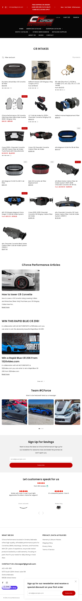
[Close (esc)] (75, 581)
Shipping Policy (47, 543)
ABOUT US (32, 35)
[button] (39, 513)
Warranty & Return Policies (51, 540)
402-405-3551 (7, 568)
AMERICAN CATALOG (33, 29)
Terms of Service (48, 550)
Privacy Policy (47, 546)
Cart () (66, 17)
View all (40, 381)
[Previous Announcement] (27, 7)
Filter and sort (10, 57)
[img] (41, 483)
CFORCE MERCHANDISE (41, 32)
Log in (58, 17)
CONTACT (50, 35)
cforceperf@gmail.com (16, 7)
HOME (21, 29)
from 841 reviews (40, 486)
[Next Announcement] (55, 7)
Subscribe (68, 593)
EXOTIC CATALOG (21, 32)
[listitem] (41, 7)
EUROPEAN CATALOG (53, 29)
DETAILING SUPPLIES (59, 32)
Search (76, 17)
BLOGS (41, 35)
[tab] (39, 428)
